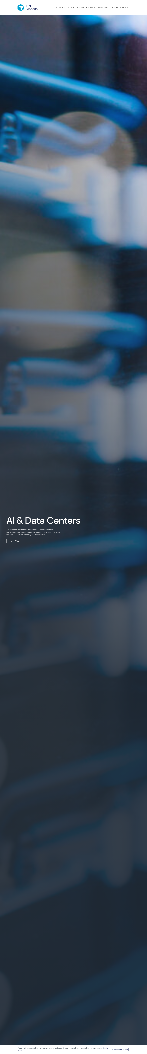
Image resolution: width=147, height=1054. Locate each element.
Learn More (14, 541)
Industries (91, 7)
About (71, 7)
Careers (114, 7)
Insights (124, 7)
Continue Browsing (120, 1049)
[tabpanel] (73, 534)
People (80, 7)
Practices (103, 7)
